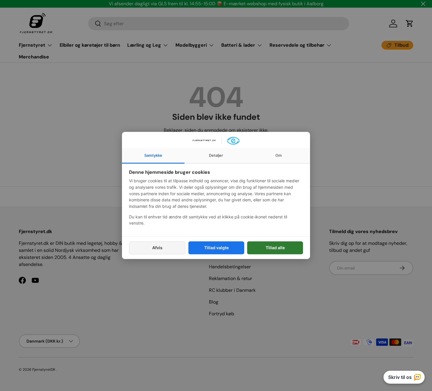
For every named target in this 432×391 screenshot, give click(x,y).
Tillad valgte (216, 247)
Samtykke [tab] (153, 155)
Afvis (157, 247)
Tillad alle (275, 247)
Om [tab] (278, 155)
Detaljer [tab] (216, 155)
